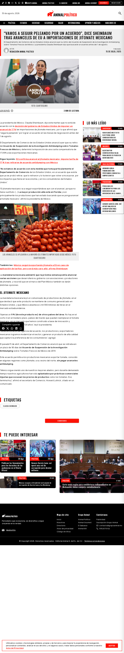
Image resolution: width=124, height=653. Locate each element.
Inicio (59, 519)
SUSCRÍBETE (103, 3)
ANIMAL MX (76, 3)
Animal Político (84, 519)
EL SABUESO (63, 3)
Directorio (61, 525)
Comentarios (62, 420)
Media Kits (11, 530)
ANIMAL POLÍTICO (48, 3)
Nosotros (61, 522)
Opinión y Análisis (92, 22)
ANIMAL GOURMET (91, 3)
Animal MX (82, 528)
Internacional (74, 22)
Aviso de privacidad (65, 528)
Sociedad (36, 22)
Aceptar (112, 645)
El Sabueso (82, 525)
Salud (60, 22)
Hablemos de (110, 22)
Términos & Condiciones (94, 541)
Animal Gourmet (85, 522)
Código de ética (63, 531)
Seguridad (48, 22)
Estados (23, 22)
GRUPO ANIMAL (32, 3)
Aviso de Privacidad (14, 648)
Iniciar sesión (115, 3)
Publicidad (100, 519)
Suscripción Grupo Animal (107, 522)
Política (11, 22)
